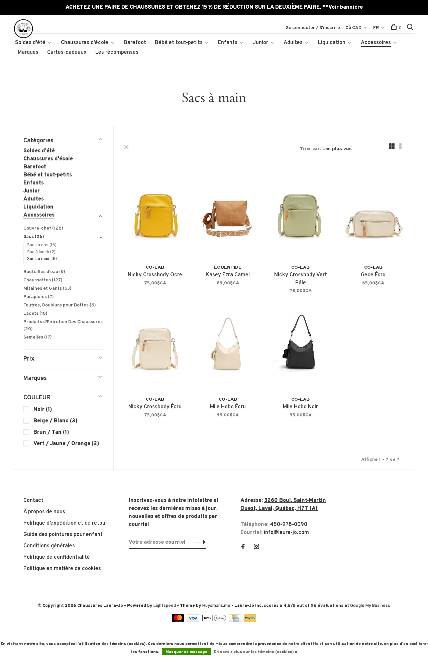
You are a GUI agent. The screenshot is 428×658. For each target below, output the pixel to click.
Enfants (227, 42)
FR (376, 28)
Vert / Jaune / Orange (66, 443)
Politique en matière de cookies (62, 568)
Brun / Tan (51, 432)
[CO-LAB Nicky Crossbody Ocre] (155, 214)
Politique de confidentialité (56, 557)
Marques (28, 52)
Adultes (293, 42)
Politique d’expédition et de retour (65, 523)
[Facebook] (243, 547)
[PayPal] (250, 620)
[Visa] (194, 620)
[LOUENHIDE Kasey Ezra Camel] (228, 214)
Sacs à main (42, 259)
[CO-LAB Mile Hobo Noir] (300, 346)
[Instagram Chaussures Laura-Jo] (256, 547)
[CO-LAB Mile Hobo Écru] (228, 346)
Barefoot (135, 42)
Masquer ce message (186, 652)
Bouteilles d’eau (44, 272)
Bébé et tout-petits (179, 42)
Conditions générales (49, 546)
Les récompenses (116, 52)
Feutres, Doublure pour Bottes (59, 305)
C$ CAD (353, 28)
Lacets (35, 313)
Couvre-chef (43, 228)
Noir (42, 409)
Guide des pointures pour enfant (63, 534)
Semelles (37, 337)
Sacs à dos (42, 245)
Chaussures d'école (84, 42)
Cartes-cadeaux (67, 52)
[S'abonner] (198, 542)
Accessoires (376, 42)
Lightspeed (164, 606)
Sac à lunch (41, 252)
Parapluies (38, 297)
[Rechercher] (411, 28)
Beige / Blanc (55, 421)
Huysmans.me (216, 606)
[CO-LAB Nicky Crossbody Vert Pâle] (300, 214)
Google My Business (370, 606)
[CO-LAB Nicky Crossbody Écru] (155, 346)
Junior (260, 42)
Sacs (33, 237)
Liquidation (331, 42)
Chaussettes (43, 280)
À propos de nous (44, 512)
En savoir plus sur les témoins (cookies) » (255, 652)
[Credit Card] (235, 620)
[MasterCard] (179, 620)
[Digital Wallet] (214, 620)
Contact (33, 500)
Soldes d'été (30, 42)
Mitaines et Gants (47, 288)
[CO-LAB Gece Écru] (373, 214)
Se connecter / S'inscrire (313, 28)
